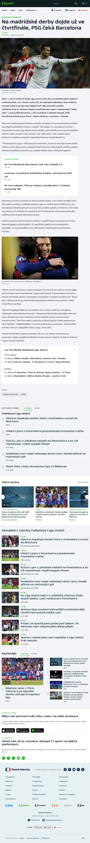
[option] (38, 827)
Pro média (36, 777)
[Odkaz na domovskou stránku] (11, 3)
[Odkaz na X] (13, 758)
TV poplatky (36, 781)
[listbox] (48, 827)
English (22, 838)
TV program (9, 777)
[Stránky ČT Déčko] (55, 806)
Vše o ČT (35, 799)
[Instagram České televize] (65, 769)
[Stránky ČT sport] (24, 806)
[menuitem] (4, 10)
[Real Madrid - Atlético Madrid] (45, 63)
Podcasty (62, 786)
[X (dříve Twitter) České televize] (78, 769)
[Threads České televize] (83, 769)
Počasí (34, 790)
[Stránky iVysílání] (40, 806)
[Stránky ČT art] (68, 806)
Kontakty (62, 799)
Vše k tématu (83, 482)
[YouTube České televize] (74, 769)
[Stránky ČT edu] (81, 806)
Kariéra (62, 790)
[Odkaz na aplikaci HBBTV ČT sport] (37, 730)
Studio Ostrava (37, 786)
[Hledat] (76, 3)
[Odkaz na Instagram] (3, 758)
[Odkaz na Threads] (23, 758)
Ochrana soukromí (33, 838)
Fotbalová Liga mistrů (11, 17)
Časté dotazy (10, 799)
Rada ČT (8, 790)
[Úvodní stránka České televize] (17, 769)
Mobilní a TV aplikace (67, 794)
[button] (40, 258)
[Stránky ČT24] (9, 806)
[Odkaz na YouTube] (18, 758)
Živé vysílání (63, 777)
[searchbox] (63, 3)
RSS (83, 838)
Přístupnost (45, 838)
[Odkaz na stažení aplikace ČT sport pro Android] (22, 730)
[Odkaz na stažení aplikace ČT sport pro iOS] (8, 730)
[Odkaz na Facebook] (8, 758)
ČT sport (5, 33)
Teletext (8, 786)
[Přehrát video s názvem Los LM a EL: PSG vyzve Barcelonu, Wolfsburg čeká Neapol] (40, 258)
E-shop (8, 794)
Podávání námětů (39, 794)
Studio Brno (63, 781)
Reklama (8, 781)
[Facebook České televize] (69, 769)
